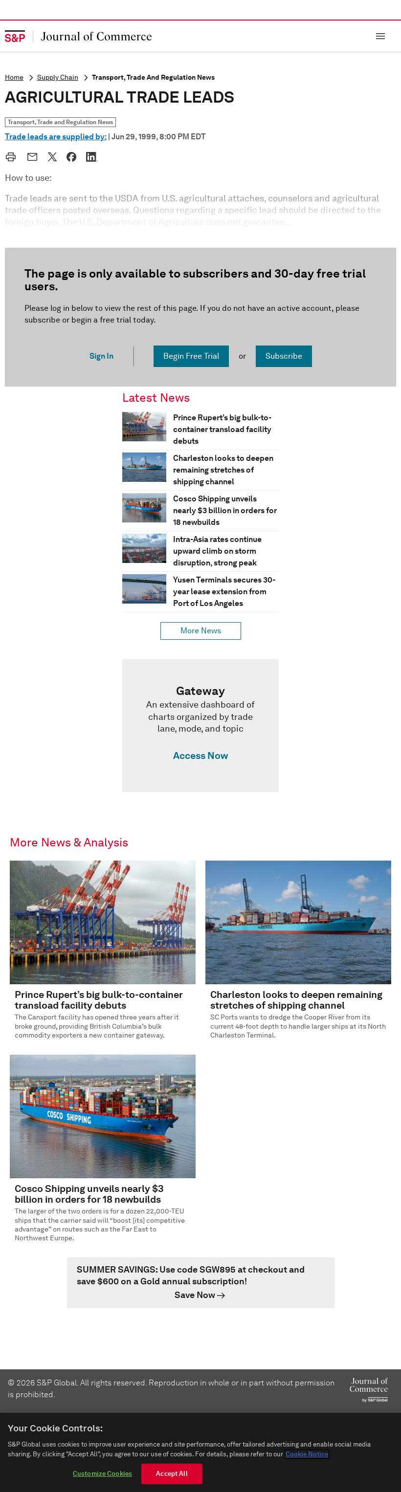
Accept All (171, 1473)
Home (14, 77)
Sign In (101, 356)
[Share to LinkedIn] (92, 157)
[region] (200, 1452)
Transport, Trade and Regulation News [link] (60, 122)
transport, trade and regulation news (153, 77)
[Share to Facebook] (71, 157)
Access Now (200, 755)
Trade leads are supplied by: (56, 136)
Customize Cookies (102, 1473)
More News (200, 630)
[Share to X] (52, 156)
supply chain (57, 77)
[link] (200, 725)
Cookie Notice (307, 1454)
